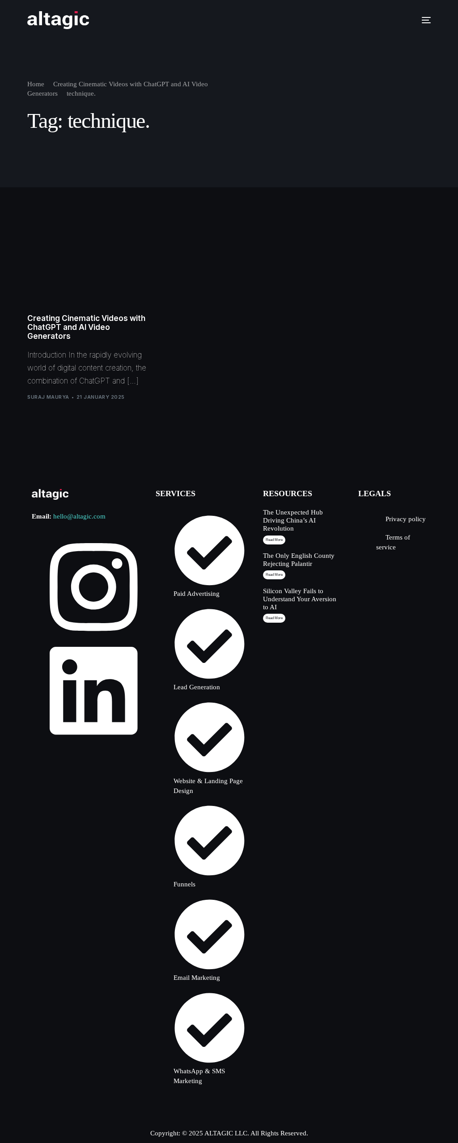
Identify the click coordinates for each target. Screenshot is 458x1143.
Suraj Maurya (48, 397)
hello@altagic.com (79, 516)
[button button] (274, 574)
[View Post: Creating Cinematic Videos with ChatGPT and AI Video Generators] (87, 266)
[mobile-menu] (422, 20)
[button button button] (274, 618)
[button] (274, 540)
